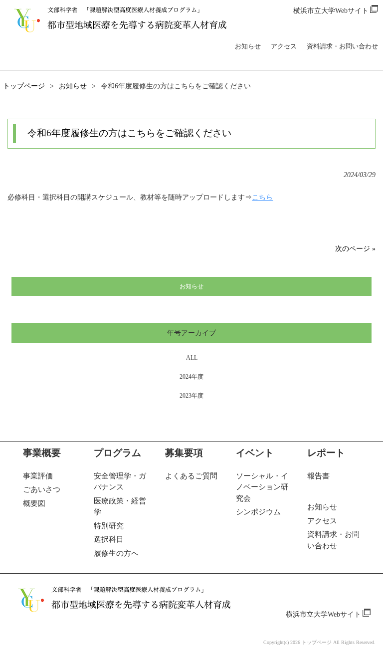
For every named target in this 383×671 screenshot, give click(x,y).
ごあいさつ (41, 489)
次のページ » (355, 248)
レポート (326, 452)
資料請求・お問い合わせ (342, 46)
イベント (255, 452)
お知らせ (248, 46)
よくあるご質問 (191, 476)
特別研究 (109, 526)
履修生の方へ (116, 553)
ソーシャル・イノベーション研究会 (262, 487)
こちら (262, 197)
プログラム (117, 452)
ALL (191, 357)
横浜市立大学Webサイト (331, 10)
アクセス (284, 46)
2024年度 (191, 376)
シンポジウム (258, 512)
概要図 (34, 503)
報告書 (318, 476)
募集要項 (184, 452)
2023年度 (191, 395)
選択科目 (109, 539)
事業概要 (42, 452)
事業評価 (38, 476)
